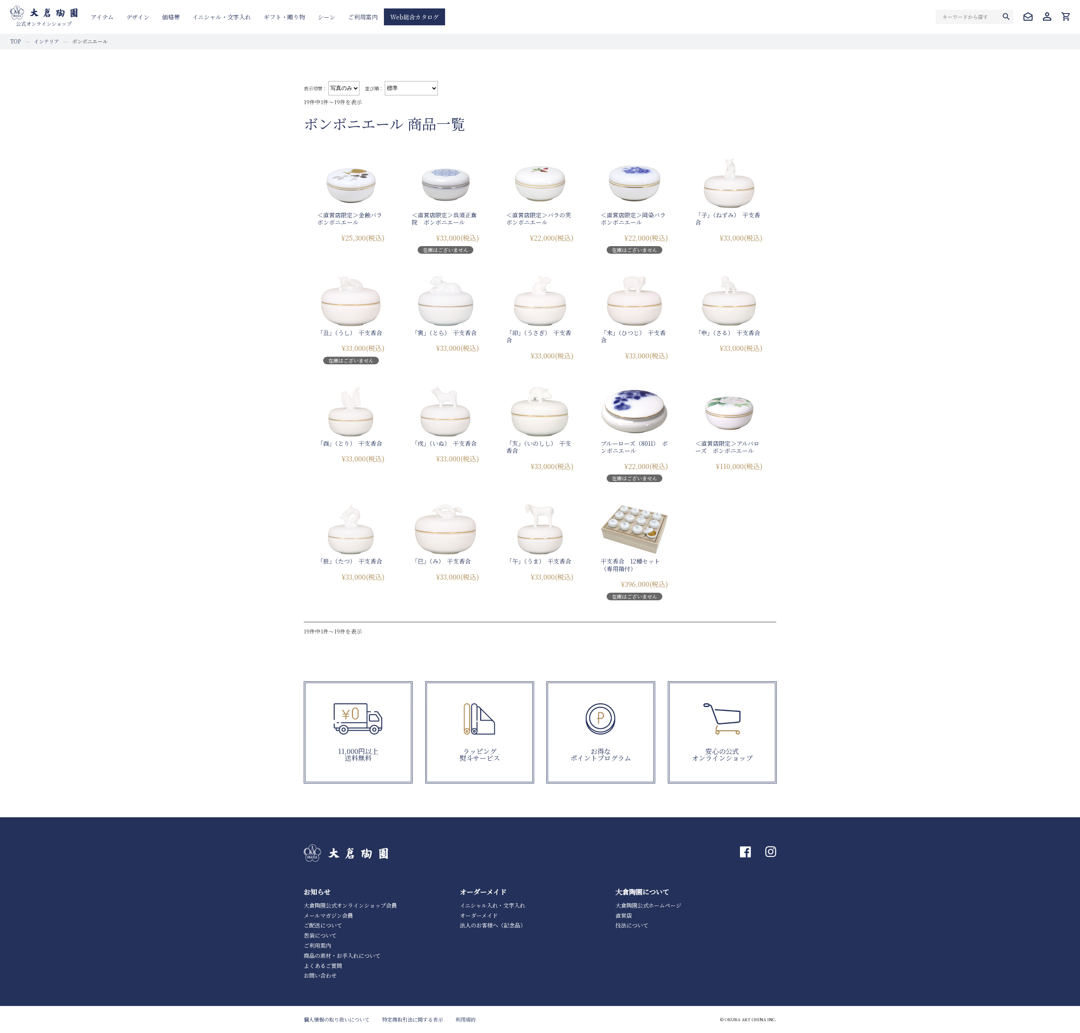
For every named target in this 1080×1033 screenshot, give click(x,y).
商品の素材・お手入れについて (342, 956)
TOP (15, 41)
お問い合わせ (320, 975)
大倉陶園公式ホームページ (648, 905)
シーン (326, 17)
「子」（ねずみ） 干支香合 (727, 219)
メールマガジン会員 (328, 915)
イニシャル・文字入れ (221, 17)
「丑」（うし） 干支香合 (349, 332)
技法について (632, 925)
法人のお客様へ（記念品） (493, 925)
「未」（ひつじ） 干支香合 (633, 336)
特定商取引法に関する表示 (412, 1019)
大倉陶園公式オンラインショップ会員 (350, 905)
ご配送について (323, 925)
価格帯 (171, 17)
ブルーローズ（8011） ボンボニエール (634, 447)
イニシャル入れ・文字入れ (492, 905)
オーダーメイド (479, 915)
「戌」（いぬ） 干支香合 (444, 443)
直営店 (624, 915)
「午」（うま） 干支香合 (538, 561)
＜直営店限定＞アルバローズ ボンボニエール (727, 447)
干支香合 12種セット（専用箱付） (630, 565)
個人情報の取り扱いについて (337, 1019)
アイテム (102, 17)
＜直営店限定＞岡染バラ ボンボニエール (636, 219)
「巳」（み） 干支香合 (441, 561)
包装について (320, 935)
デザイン (137, 17)
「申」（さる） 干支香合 (727, 332)
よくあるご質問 (323, 966)
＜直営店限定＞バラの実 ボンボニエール (541, 219)
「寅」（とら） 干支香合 (444, 332)
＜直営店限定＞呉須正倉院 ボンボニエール (444, 219)
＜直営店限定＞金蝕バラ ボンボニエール (352, 219)
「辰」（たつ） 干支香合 (349, 561)
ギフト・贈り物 (284, 17)
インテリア (46, 41)
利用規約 (466, 1019)
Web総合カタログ (414, 17)
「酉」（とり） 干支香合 (349, 443)
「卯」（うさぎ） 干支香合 (538, 336)
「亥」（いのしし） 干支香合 (538, 447)
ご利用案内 (363, 17)
